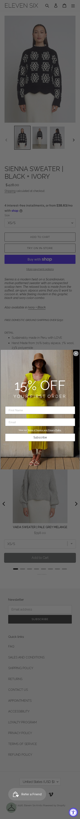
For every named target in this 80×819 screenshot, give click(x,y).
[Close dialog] (76, 353)
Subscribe (40, 437)
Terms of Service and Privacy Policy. (44, 430)
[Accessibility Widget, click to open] (73, 812)
